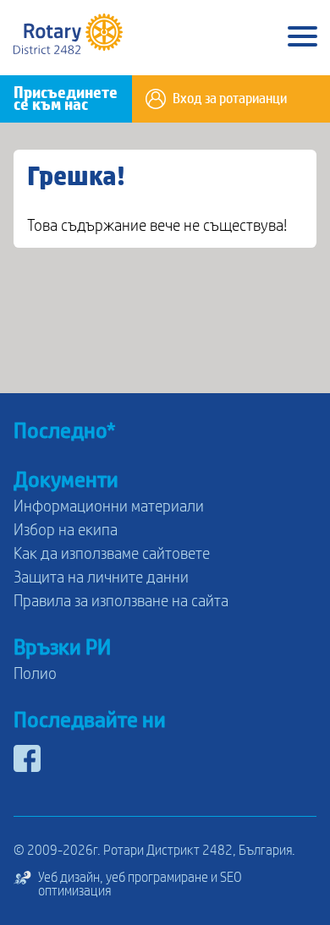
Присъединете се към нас (66, 99)
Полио (35, 673)
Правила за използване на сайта (121, 601)
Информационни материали (109, 506)
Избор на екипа (66, 530)
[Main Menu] (302, 38)
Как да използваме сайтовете (112, 553)
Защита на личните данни (101, 577)
